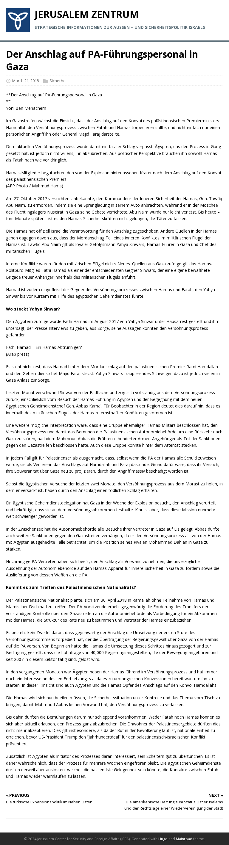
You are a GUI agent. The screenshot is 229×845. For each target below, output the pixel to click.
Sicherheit (58, 80)
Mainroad (184, 838)
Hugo (163, 838)
